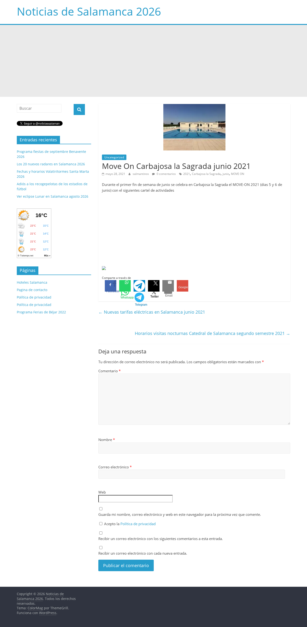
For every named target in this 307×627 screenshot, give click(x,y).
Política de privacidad (138, 523)
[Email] (168, 286)
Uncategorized (114, 157)
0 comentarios (166, 174)
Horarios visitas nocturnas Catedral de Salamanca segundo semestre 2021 (212, 333)
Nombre (106, 439)
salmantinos (141, 174)
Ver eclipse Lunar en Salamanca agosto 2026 (52, 196)
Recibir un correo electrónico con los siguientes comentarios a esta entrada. (160, 538)
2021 (186, 174)
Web (102, 492)
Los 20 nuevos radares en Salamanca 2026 (51, 164)
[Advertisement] (153, 60)
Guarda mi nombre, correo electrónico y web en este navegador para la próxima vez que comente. (179, 514)
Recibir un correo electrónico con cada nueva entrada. (142, 553)
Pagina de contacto (32, 290)
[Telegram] (139, 286)
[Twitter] (153, 286)
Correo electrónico (115, 467)
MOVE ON (237, 174)
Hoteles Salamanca (32, 282)
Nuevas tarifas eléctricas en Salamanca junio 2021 (151, 312)
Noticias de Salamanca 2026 (89, 11)
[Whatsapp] (125, 286)
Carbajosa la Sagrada (206, 174)
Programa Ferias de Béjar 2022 (41, 312)
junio (226, 174)
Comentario (109, 370)
